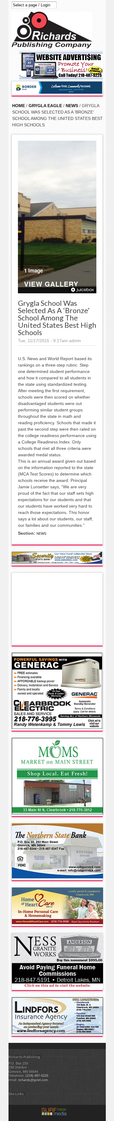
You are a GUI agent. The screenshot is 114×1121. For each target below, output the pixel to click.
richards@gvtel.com (33, 1080)
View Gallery (51, 284)
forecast (57, 639)
